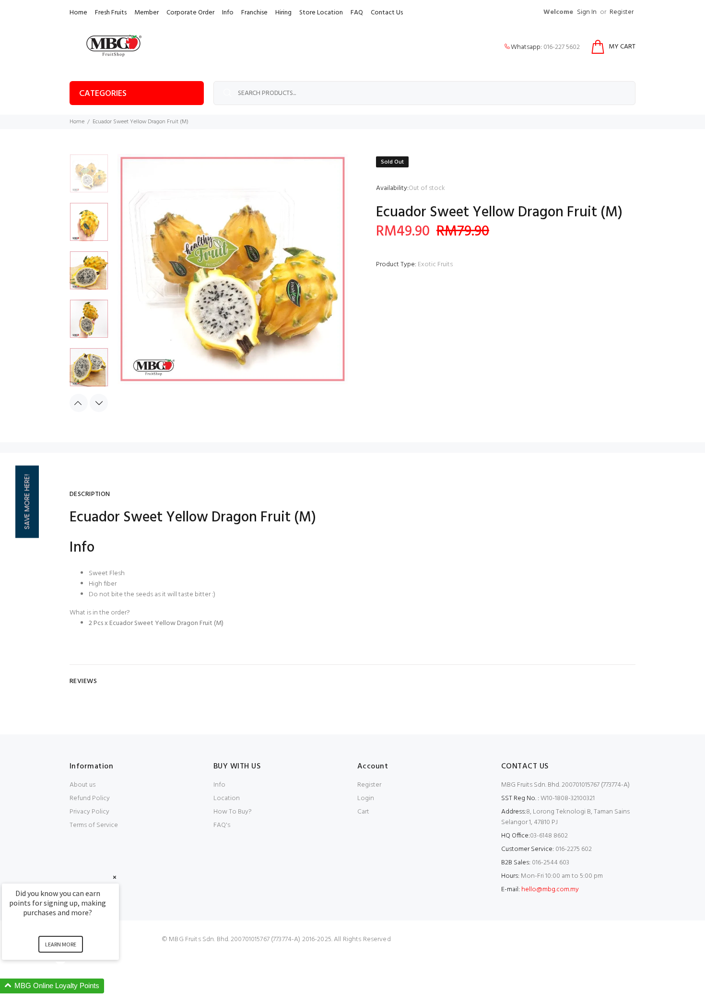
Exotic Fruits (435, 264)
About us (82, 785)
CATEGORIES (103, 94)
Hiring (283, 12)
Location (226, 798)
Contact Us (387, 12)
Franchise (254, 12)
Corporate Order (190, 12)
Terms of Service (94, 825)
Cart (363, 811)
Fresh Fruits (111, 12)
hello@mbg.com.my (550, 889)
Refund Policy (90, 798)
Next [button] (99, 403)
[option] (89, 178)
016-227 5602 (561, 47)
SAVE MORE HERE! (27, 501)
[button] (72, 986)
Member (146, 12)
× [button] (115, 877)
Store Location (321, 12)
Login (365, 798)
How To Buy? (232, 811)
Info (228, 12)
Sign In (587, 12)
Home (78, 12)
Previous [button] (79, 403)
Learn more (60, 944)
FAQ (357, 12)
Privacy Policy (89, 811)
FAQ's (221, 825)
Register (622, 12)
